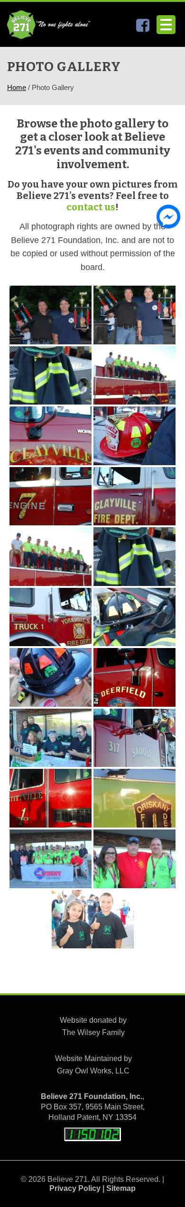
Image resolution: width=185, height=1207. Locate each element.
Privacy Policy (75, 1188)
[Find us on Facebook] (143, 27)
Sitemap (121, 1188)
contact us (90, 207)
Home (16, 87)
